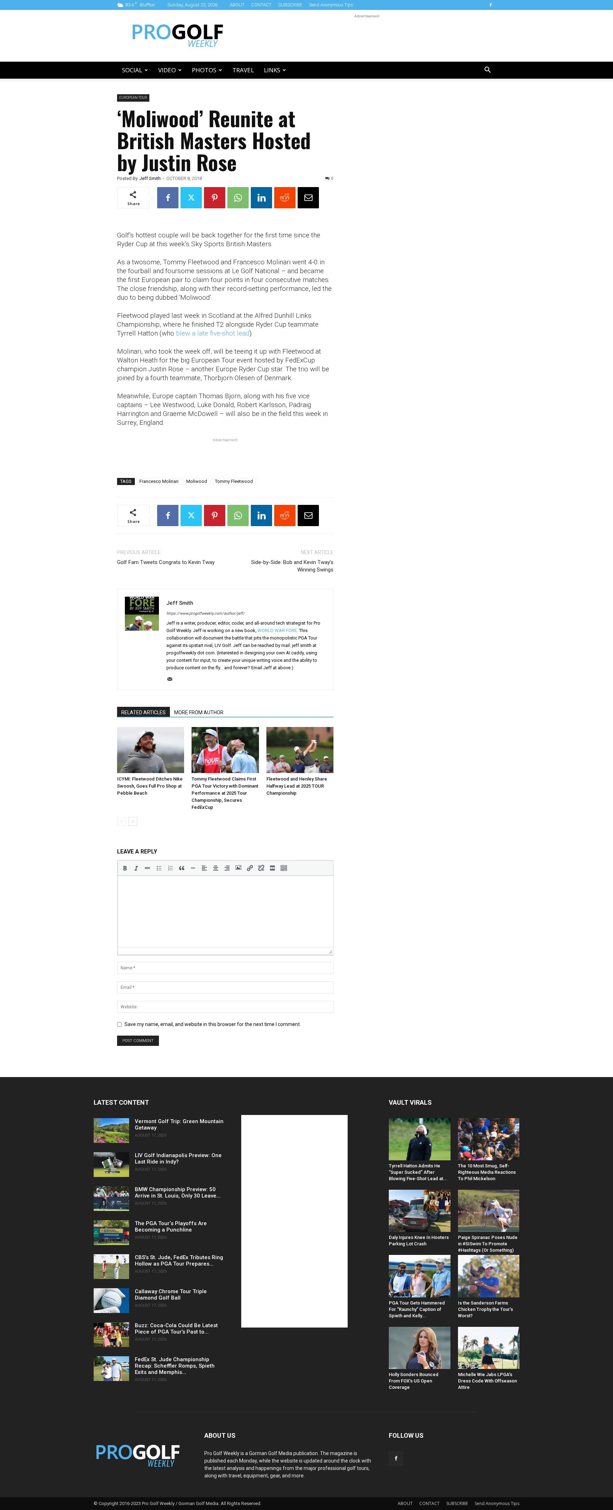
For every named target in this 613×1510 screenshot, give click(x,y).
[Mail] (172, 679)
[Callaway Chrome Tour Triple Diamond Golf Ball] (111, 1300)
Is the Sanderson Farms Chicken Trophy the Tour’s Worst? (485, 1309)
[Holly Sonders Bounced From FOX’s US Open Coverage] (420, 1348)
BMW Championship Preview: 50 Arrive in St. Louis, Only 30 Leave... (178, 1192)
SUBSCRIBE (290, 4)
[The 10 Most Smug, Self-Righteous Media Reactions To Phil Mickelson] (489, 1139)
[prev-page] (121, 821)
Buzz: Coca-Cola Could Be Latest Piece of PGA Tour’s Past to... (176, 1328)
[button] (487, 70)
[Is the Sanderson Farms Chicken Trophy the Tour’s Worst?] (489, 1276)
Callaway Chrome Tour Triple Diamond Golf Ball (171, 1294)
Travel (243, 70)
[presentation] (124, 868)
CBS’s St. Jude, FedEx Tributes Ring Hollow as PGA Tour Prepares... (179, 1260)
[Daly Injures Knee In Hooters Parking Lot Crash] (420, 1211)
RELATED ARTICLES (143, 712)
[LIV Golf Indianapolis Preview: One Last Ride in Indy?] (111, 1164)
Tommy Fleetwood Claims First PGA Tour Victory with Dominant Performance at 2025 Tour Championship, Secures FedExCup (225, 793)
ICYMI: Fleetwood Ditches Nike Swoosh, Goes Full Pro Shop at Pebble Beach (150, 786)
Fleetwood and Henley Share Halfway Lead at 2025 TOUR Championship (296, 786)
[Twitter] (191, 197)
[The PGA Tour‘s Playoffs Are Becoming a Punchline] (111, 1232)
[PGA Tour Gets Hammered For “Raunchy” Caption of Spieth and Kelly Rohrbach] (420, 1276)
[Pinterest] (214, 197)
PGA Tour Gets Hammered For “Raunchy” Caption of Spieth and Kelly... (417, 1309)
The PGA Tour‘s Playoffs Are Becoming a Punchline (171, 1226)
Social (132, 70)
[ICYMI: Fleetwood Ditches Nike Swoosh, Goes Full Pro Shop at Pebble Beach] (150, 750)
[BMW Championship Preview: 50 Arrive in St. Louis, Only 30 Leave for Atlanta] (111, 1198)
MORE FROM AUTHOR (198, 712)
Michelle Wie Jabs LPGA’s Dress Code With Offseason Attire (487, 1381)
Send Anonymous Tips (331, 4)
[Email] (308, 197)
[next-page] (132, 821)
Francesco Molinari (158, 481)
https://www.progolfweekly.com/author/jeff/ (205, 613)
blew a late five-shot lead (212, 333)
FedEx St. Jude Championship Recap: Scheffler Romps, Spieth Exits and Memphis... (175, 1365)
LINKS (272, 70)
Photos (204, 70)
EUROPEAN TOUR (133, 98)
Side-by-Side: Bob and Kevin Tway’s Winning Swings (292, 566)
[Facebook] (490, 5)
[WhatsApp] (238, 197)
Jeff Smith (150, 178)
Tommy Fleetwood (234, 481)
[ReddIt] (285, 197)
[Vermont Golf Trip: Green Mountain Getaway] (111, 1130)
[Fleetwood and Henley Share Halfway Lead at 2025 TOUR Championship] (299, 750)
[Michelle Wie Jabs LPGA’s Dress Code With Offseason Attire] (489, 1348)
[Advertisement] (367, 36)
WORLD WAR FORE (277, 630)
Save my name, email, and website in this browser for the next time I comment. (213, 1024)
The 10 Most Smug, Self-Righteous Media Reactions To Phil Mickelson (487, 1172)
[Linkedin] (261, 197)
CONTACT (261, 4)
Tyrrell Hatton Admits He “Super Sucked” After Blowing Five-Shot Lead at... (418, 1172)
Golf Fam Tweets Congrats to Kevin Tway (166, 562)
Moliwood (196, 481)
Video (167, 70)
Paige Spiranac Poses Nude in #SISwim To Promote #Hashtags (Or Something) (488, 1244)
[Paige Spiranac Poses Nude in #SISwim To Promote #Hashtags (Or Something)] (489, 1211)
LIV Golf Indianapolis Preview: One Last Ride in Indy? (178, 1158)
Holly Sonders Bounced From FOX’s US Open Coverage (413, 1381)
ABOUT (237, 4)
